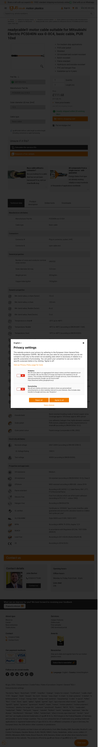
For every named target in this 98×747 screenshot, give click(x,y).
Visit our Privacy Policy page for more (28, 365)
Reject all (38, 400)
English (17, 343)
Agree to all (59, 400)
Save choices (49, 405)
